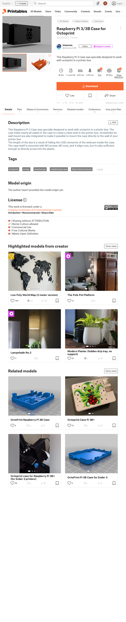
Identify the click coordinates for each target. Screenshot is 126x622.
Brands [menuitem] (97, 11)
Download (92, 86)
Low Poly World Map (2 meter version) (34, 294)
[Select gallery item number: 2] (32, 288)
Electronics (98, 21)
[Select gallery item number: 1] (29, 288)
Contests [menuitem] (85, 11)
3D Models (64, 21)
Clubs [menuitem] (58, 11)
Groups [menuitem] (119, 11)
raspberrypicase (59, 169)
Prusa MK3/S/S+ (118, 76)
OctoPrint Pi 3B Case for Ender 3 (87, 477)
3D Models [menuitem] (36, 11)
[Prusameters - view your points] (105, 3)
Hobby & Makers (81, 21)
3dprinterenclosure (82, 169)
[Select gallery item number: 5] (39, 288)
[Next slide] (49, 63)
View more (111, 246)
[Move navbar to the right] (122, 11)
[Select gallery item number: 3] (34, 288)
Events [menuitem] (108, 11)
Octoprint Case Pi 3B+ (81, 419)
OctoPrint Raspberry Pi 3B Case (30, 419)
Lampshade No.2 (21, 352)
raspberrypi (40, 169)
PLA (99, 75)
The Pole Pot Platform (80, 294)
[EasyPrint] (98, 3)
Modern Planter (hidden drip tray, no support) (89, 353)
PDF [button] (114, 122)
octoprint (13, 169)
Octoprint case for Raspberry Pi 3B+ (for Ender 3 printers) (33, 477)
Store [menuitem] (48, 11)
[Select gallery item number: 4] (37, 288)
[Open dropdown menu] (121, 28)
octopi (26, 169)
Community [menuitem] (71, 11)
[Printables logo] (14, 11)
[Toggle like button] (12, 300)
